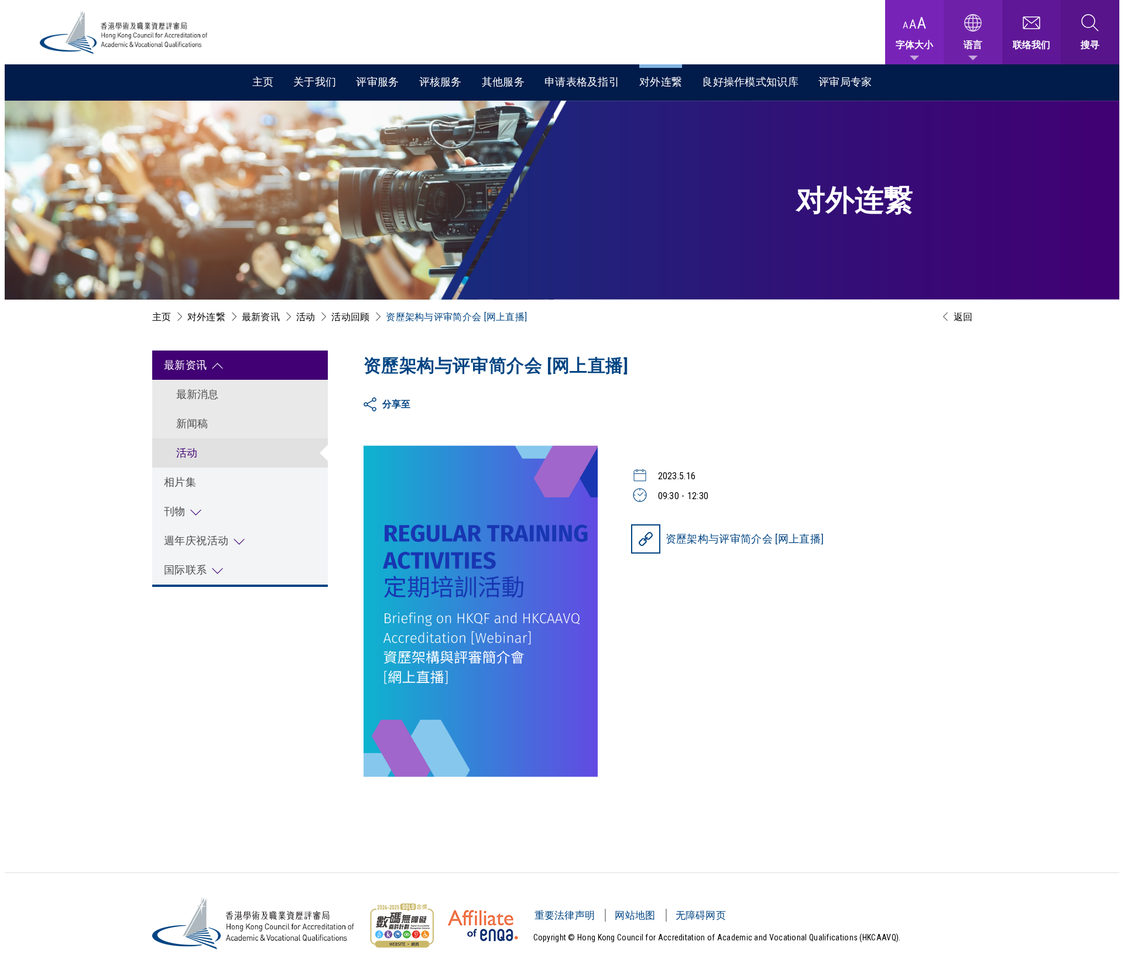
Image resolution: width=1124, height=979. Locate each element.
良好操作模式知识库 (750, 81)
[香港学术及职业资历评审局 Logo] (124, 32)
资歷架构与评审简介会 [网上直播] (745, 539)
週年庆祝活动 (196, 540)
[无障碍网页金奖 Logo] (401, 926)
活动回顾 (350, 316)
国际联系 (185, 570)
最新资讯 (261, 316)
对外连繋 (660, 81)
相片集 (180, 482)
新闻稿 (192, 423)
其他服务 (503, 81)
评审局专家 (845, 81)
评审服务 (377, 81)
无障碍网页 (701, 915)
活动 (306, 316)
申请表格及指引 (581, 81)
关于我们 (314, 81)
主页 (263, 81)
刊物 (175, 511)
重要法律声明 (564, 915)
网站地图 (635, 915)
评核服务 (440, 81)
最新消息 (197, 394)
